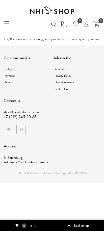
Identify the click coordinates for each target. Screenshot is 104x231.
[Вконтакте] (8, 129)
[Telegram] (21, 129)
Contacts (60, 69)
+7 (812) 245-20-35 (20, 116)
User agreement (64, 82)
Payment (10, 76)
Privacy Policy (63, 76)
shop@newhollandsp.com (21, 112)
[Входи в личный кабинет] (84, 23)
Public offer (61, 89)
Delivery (10, 69)
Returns (9, 82)
